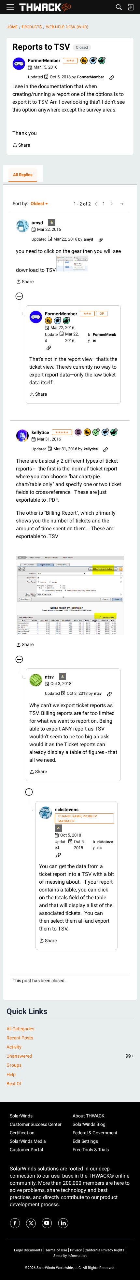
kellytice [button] (40, 432)
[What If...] (52, 223)
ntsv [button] (49, 677)
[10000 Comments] (93, 61)
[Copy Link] (112, 77)
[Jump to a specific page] (122, 204)
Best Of (14, 1083)
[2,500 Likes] (102, 61)
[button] (18, 63)
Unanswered (70, 1056)
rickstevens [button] (66, 809)
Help (11, 1074)
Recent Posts (20, 1037)
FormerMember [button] (44, 60)
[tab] (22, 175)
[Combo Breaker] (84, 61)
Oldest (38, 204)
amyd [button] (37, 222)
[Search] (119, 7)
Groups (14, 1065)
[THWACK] (45, 7)
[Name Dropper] (78, 432)
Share (21, 145)
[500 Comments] (105, 432)
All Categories (20, 1028)
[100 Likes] (114, 432)
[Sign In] (130, 7)
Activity (14, 1046)
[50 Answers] (96, 432)
